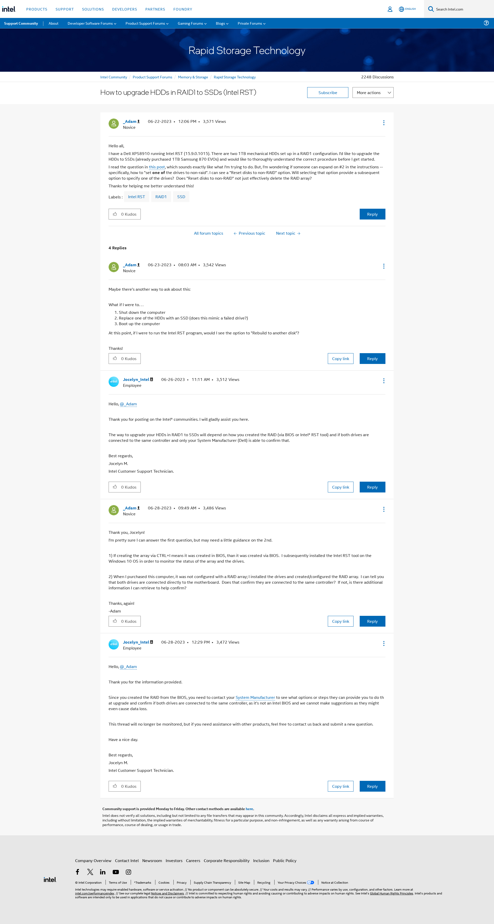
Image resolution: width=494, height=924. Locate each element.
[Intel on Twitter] (90, 872)
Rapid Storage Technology (235, 76)
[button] (383, 122)
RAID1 (161, 196)
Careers (193, 860)
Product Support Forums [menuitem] (145, 23)
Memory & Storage (193, 76)
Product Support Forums (152, 76)
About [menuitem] (53, 23)
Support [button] (65, 9)
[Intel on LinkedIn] (103, 872)
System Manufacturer (255, 697)
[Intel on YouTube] (115, 872)
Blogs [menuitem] (220, 23)
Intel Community (113, 76)
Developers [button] (124, 9)
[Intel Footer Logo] (50, 879)
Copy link (340, 358)
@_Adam (128, 404)
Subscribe (328, 92)
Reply (372, 214)
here (249, 808)
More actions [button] (369, 92)
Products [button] (36, 9)
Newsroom (152, 860)
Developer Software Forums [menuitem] (90, 23)
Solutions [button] (93, 9)
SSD (181, 196)
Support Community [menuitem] (21, 23)
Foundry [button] (182, 9)
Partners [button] (155, 9)
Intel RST (136, 196)
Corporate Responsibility (227, 860)
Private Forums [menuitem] (250, 23)
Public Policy (284, 860)
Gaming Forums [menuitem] (190, 23)
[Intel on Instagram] (128, 872)
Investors (174, 860)
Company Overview (93, 860)
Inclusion (261, 860)
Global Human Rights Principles (391, 893)
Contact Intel (127, 860)
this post (157, 167)
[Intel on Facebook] (77, 872)
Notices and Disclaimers (167, 893)
